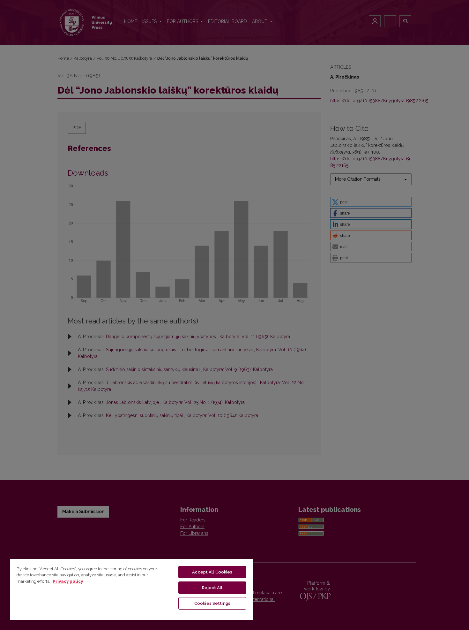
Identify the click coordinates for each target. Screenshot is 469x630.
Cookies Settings (212, 603)
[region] (131, 589)
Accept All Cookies (212, 572)
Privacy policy (68, 581)
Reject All (212, 587)
